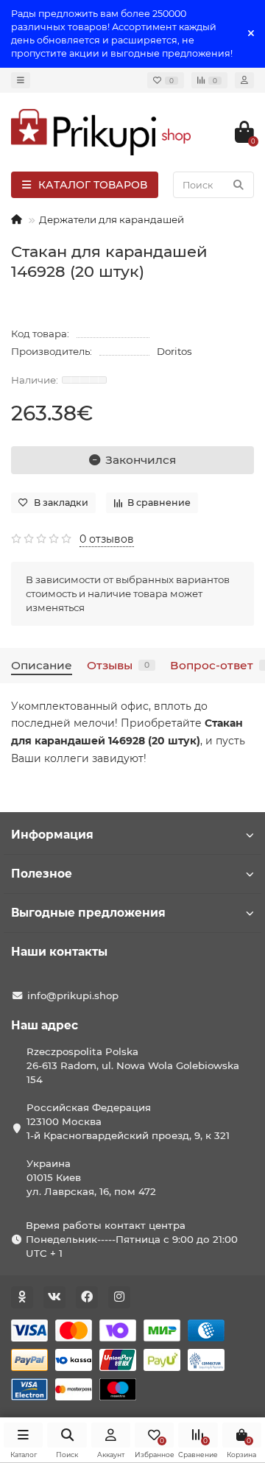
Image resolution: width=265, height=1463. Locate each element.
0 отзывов (107, 539)
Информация (52, 835)
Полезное (41, 874)
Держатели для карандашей (111, 219)
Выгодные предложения (88, 913)
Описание (41, 665)
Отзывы (118, 665)
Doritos (174, 351)
